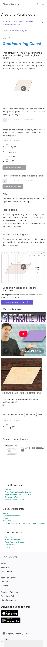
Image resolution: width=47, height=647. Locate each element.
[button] (14, 167)
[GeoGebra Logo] (11, 4)
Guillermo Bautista (11, 24)
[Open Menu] (42, 4)
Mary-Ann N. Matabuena (22, 21)
